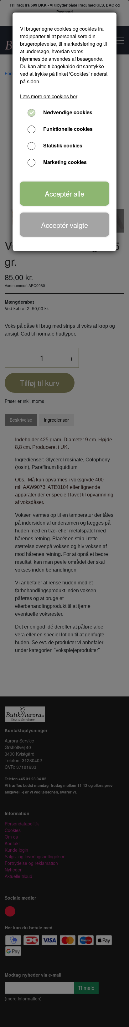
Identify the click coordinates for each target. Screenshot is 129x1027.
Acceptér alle (64, 193)
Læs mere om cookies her (48, 96)
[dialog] (64, 513)
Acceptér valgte (64, 225)
